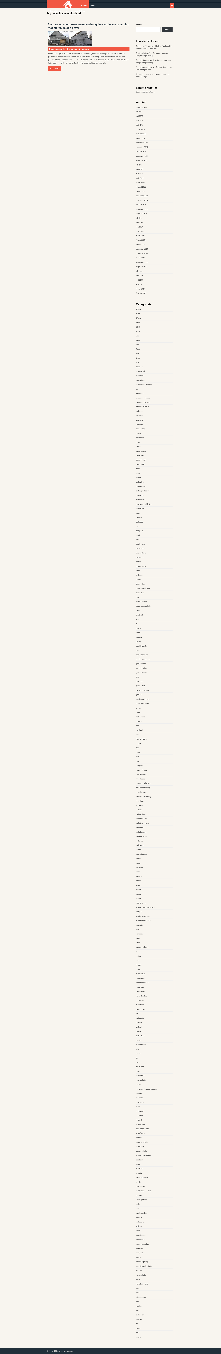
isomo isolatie (141, 854)
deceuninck (140, 557)
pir (137, 1014)
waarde (138, 1257)
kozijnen (139, 912)
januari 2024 (140, 245)
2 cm (138, 322)
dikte (138, 571)
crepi (138, 535)
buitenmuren (140, 500)
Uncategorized (141, 1200)
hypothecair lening (143, 788)
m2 (137, 952)
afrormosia (140, 376)
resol (138, 1107)
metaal (138, 956)
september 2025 (142, 156)
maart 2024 (140, 236)
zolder (138, 1328)
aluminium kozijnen (143, 402)
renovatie (139, 1098)
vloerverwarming (142, 1244)
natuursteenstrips (142, 983)
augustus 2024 (141, 214)
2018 (138, 327)
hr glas (138, 743)
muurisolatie (141, 974)
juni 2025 (139, 169)
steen (138, 1164)
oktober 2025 (141, 152)
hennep (138, 721)
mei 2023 (139, 280)
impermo (139, 805)
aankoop (139, 367)
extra (138, 633)
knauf (138, 885)
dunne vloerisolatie (143, 606)
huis (137, 757)
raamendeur (140, 1076)
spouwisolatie (141, 1151)
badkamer (140, 411)
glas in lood (140, 681)
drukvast (139, 575)
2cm (137, 336)
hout (137, 735)
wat (137, 1288)
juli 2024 (139, 218)
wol (137, 1302)
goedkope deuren (142, 703)
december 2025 (142, 143)
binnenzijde (140, 464)
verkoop (139, 1226)
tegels (138, 1182)
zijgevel (139, 1319)
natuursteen (140, 978)
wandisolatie (141, 1275)
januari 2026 (140, 138)
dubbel (138, 579)
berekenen (140, 438)
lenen (138, 943)
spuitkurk (139, 1160)
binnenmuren (141, 460)
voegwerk (139, 1248)
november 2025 (142, 147)
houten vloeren (141, 739)
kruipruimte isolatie (143, 921)
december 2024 (142, 196)
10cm (138, 314)
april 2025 (139, 178)
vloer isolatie (141, 1235)
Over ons (84, 5)
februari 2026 (141, 134)
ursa (137, 1209)
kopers (138, 894)
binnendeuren (141, 451)
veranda (139, 1217)
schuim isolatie (142, 1142)
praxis (138, 1040)
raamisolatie (141, 1080)
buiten (138, 478)
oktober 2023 (141, 258)
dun (137, 597)
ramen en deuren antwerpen (146, 1089)
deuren (138, 562)
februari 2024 (141, 240)
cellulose (139, 522)
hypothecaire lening (143, 797)
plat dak (139, 1027)
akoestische (140, 380)
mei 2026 (139, 121)
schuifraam (140, 1133)
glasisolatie (140, 686)
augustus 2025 (141, 160)
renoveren (140, 1102)
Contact (93, 5)
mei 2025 (139, 174)
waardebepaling (142, 1262)
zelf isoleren (140, 1315)
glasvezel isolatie (142, 690)
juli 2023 (139, 271)
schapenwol (140, 1124)
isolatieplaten (141, 832)
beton (138, 442)
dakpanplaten (141, 553)
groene (138, 708)
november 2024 (142, 200)
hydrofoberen (141, 774)
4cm (137, 345)
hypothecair (140, 779)
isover (138, 859)
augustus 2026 (141, 107)
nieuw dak (140, 987)
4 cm (138, 340)
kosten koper (141, 903)
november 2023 (142, 253)
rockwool (139, 1116)
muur (138, 969)
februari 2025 (141, 187)
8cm (137, 362)
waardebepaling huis (144, 1266)
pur (137, 1058)
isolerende (140, 845)
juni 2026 (139, 116)
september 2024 (142, 209)
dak (137, 540)
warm (138, 1279)
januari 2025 (140, 191)
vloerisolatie (140, 1240)
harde (138, 712)
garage (138, 641)
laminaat (139, 934)
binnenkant (140, 455)
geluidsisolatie (141, 646)
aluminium (140, 393)
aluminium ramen (142, 407)
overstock (140, 1005)
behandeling (140, 429)
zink (137, 1324)
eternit (138, 628)
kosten (138, 898)
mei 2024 (139, 227)
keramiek (139, 867)
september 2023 (142, 262)
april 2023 (139, 284)
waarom (139, 1271)
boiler (138, 469)
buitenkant (140, 495)
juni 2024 (139, 222)
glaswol (139, 695)
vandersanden (141, 1213)
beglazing (139, 424)
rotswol (139, 1120)
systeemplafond (142, 1178)
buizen (138, 513)
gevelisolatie (141, 664)
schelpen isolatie (142, 1129)
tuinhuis (139, 1195)
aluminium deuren (143, 398)
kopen (138, 890)
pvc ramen (140, 1067)
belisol (138, 433)
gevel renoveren (142, 655)
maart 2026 (140, 129)
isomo (138, 850)
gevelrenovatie (141, 673)
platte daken (140, 1036)
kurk (137, 929)
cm (137, 526)
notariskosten (141, 996)
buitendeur (140, 482)
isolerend (139, 841)
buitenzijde (140, 509)
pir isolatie (140, 1018)
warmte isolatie (142, 1284)
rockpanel (140, 1111)
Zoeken (139, 25)
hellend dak (140, 717)
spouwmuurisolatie (143, 1155)
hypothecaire (141, 792)
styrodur (139, 1173)
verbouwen (140, 1222)
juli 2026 (139, 112)
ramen (138, 1084)
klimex (138, 881)
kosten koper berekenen (145, 907)
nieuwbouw (140, 992)
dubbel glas (140, 584)
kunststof (139, 925)
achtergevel (140, 371)
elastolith (139, 615)
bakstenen (140, 420)
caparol (139, 517)
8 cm (138, 358)
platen (138, 1031)
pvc (137, 1062)
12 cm (138, 318)
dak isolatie (140, 544)
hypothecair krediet (143, 783)
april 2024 (139, 231)
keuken (138, 872)
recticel (139, 1093)
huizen (138, 761)
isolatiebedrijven (142, 823)
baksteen (139, 416)
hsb (137, 748)
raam (138, 1071)
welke (138, 1293)
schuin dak (140, 1146)
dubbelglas (140, 593)
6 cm (138, 349)
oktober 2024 (141, 205)
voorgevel (139, 1253)
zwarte (138, 1337)
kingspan (139, 876)
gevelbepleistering (143, 659)
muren (138, 965)
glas (137, 677)
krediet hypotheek (143, 916)
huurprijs (139, 766)
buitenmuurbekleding (144, 504)
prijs (137, 1049)
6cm (137, 354)
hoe (137, 726)
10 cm (138, 309)
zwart (138, 1333)
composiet (140, 531)
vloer (138, 1231)
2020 (138, 331)
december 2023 (142, 249)
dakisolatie (140, 548)
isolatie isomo (141, 819)
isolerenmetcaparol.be (67, 11)
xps (137, 1310)
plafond (139, 1022)
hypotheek (140, 801)
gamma (139, 637)
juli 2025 (139, 165)
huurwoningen (141, 770)
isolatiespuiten (141, 836)
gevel (138, 650)
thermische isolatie (143, 1191)
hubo (138, 752)
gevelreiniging (141, 668)
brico (138, 473)
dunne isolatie (141, 602)
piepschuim (140, 1009)
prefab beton (141, 1045)
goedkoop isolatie (143, 699)
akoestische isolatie (144, 385)
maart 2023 (140, 289)
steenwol (139, 1169)
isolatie (139, 810)
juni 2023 (139, 276)
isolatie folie (141, 814)
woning (138, 1306)
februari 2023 (141, 293)
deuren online (141, 566)
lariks (138, 938)
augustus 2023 (141, 267)
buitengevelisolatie (143, 491)
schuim (139, 1138)
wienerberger (141, 1297)
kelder (138, 863)
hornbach (139, 730)
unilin (138, 1204)
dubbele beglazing (143, 588)
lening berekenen (142, 947)
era (137, 624)
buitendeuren (141, 486)
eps (137, 619)
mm (137, 960)
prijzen (138, 1054)
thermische (140, 1186)
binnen (138, 447)
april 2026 (139, 125)
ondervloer (140, 1000)
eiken (138, 611)
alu (137, 389)
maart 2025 (140, 183)
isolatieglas (140, 828)
